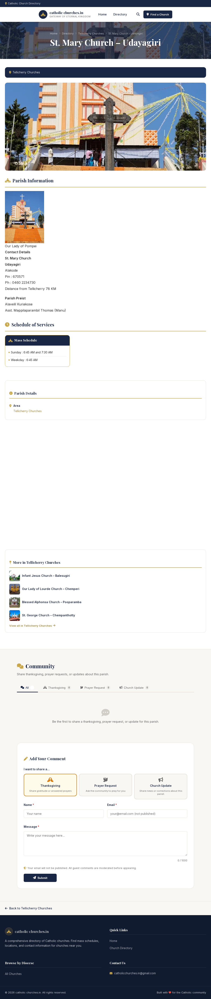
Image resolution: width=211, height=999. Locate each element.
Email (112, 805)
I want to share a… (37, 769)
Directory (120, 14)
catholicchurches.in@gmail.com (135, 973)
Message (31, 826)
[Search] (138, 14)
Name (29, 805)
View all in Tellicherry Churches (30, 625)
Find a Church (159, 14)
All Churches (13, 974)
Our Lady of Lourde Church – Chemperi (50, 589)
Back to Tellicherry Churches (30, 908)
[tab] (27, 688)
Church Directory (121, 948)
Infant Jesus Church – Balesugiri (46, 575)
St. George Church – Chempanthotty (48, 615)
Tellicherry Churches (91, 33)
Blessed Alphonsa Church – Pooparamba (51, 602)
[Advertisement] (105, 486)
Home (102, 14)
